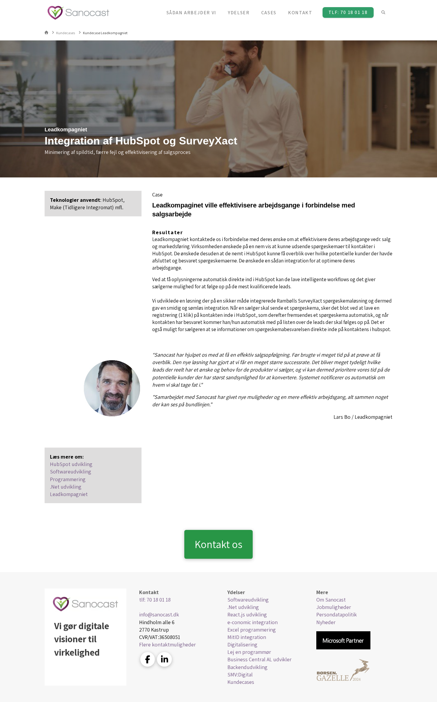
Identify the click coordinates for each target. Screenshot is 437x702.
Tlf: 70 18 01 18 (348, 12)
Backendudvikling (247, 667)
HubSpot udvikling (71, 464)
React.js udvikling (247, 614)
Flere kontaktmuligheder (167, 644)
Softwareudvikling (70, 471)
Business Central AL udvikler (259, 659)
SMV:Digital (240, 674)
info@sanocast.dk (159, 614)
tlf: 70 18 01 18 (155, 599)
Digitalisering (242, 644)
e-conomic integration (252, 622)
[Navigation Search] (383, 12)
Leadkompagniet (69, 494)
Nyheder (326, 622)
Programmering (68, 479)
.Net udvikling (65, 486)
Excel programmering (251, 629)
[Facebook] (147, 659)
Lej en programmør (249, 652)
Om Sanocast (331, 599)
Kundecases (240, 682)
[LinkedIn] (164, 659)
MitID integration (246, 637)
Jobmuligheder (333, 607)
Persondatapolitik (336, 614)
